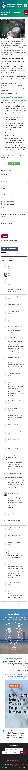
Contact (16, 765)
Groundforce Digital (19, 767)
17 (23, 603)
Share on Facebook (10, 248)
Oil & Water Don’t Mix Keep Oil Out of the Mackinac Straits (11, 4)
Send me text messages (8, 204)
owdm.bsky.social (15, 658)
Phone (3, 207)
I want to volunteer (8, 232)
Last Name (4, 181)
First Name (4, 174)
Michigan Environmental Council (18, 764)
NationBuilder (18, 768)
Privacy (11, 765)
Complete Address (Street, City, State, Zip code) (13, 215)
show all (11, 352)
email (8, 767)
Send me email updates (8, 201)
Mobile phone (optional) (8, 195)
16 (21, 603)
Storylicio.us (10, 768)
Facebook (12, 283)
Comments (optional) (7, 223)
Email (3, 188)
